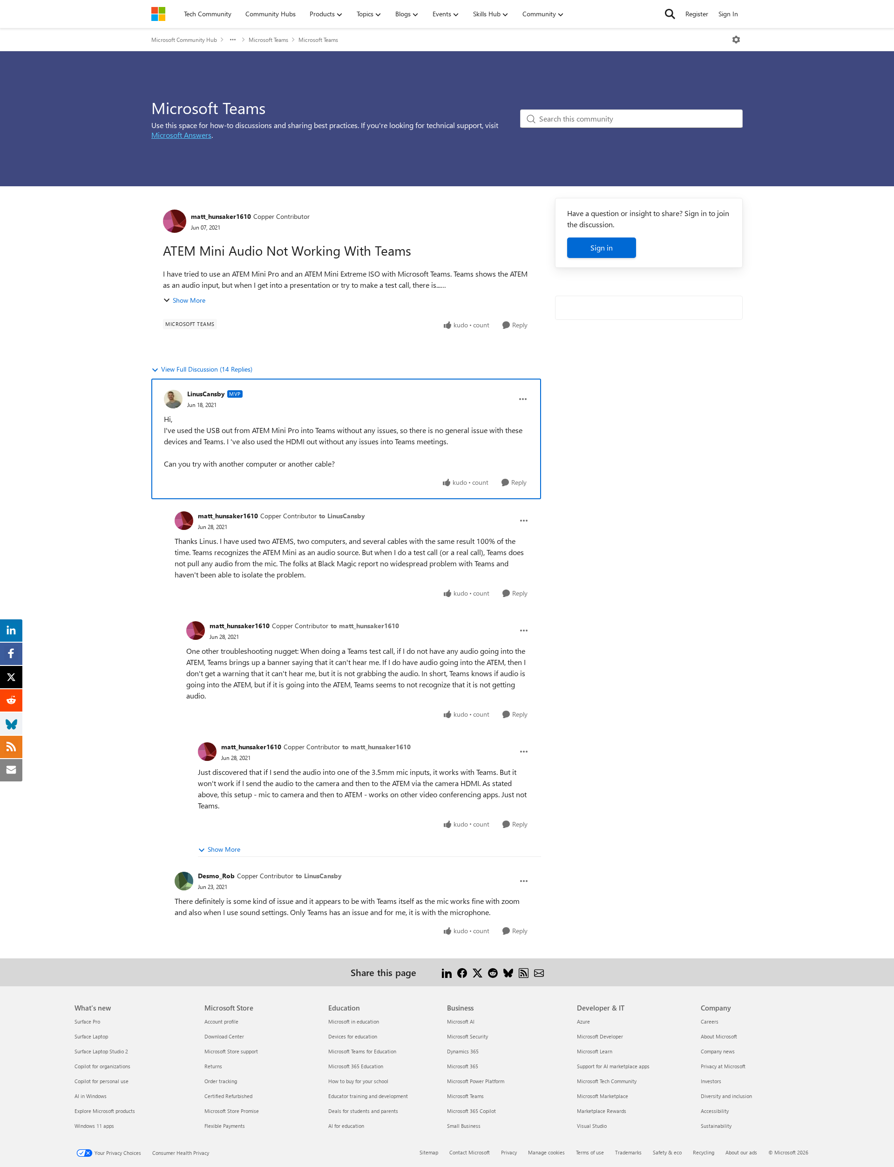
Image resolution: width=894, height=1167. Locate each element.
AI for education (346, 1125)
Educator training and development (368, 1095)
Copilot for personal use (101, 1081)
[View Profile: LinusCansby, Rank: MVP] (173, 399)
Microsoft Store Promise (231, 1110)
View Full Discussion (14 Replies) (206, 369)
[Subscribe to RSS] (523, 972)
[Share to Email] (539, 972)
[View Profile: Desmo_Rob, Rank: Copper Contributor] (184, 881)
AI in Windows (90, 1095)
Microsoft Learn (594, 1051)
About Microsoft (719, 1036)
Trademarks (628, 1152)
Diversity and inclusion (726, 1095)
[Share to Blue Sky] (508, 972)
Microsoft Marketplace (602, 1095)
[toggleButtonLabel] (736, 39)
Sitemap (429, 1152)
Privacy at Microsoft (723, 1066)
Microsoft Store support (231, 1051)
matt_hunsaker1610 (221, 216)
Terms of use (590, 1152)
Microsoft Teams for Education (362, 1051)
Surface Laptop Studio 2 (101, 1051)
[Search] (670, 14)
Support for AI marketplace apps (613, 1066)
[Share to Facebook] (462, 972)
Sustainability (716, 1125)
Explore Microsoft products (104, 1110)
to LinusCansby (342, 515)
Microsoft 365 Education (355, 1066)
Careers (709, 1021)
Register (696, 13)
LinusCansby (206, 393)
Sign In (728, 13)
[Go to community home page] (158, 14)
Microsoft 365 (462, 1066)
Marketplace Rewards (601, 1110)
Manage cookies (546, 1152)
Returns (213, 1066)
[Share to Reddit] (493, 972)
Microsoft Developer (600, 1036)
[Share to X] (477, 972)
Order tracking (220, 1081)
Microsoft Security (467, 1036)
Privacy (509, 1152)
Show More (189, 300)
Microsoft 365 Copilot (471, 1110)
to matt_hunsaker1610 (365, 625)
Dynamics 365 (463, 1051)
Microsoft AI (460, 1021)
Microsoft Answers (181, 135)
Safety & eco (667, 1152)
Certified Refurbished (228, 1095)
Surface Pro (87, 1021)
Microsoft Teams (268, 39)
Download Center (224, 1036)
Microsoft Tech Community (607, 1081)
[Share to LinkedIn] (447, 972)
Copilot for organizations (102, 1066)
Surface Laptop (91, 1036)
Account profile (221, 1021)
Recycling (703, 1152)
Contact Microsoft (469, 1152)
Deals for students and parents (363, 1110)
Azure (583, 1021)
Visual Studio (592, 1125)
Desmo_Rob (216, 875)
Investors (711, 1081)
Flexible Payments (224, 1125)
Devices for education (352, 1036)
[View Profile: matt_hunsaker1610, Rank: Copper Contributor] (174, 221)
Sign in (601, 247)
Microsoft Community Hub (184, 39)
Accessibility (715, 1110)
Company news (718, 1051)
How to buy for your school (358, 1081)
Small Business (464, 1125)
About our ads (741, 1152)
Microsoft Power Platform (475, 1081)
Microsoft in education (353, 1021)
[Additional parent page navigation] (232, 39)
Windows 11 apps (94, 1125)
